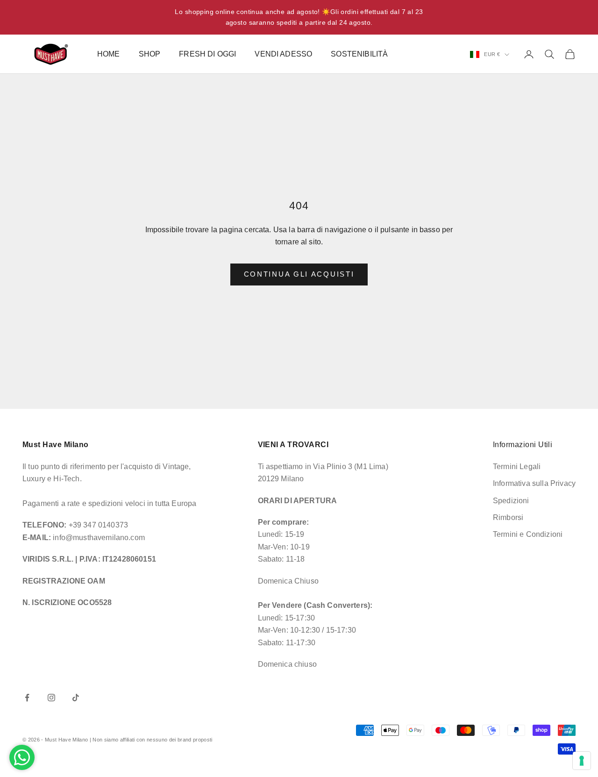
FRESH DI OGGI (207, 54)
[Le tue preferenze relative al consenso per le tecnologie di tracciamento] (582, 761)
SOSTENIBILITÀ (359, 54)
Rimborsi (508, 517)
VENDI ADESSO (283, 54)
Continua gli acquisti (299, 274)
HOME (108, 54)
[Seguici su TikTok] (75, 697)
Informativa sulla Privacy (534, 483)
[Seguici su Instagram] (51, 697)
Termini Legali (517, 466)
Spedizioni (511, 501)
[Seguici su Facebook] (27, 697)
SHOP (150, 54)
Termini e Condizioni (527, 534)
